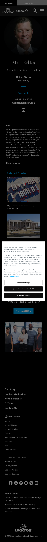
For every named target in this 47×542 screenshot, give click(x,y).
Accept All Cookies (23, 295)
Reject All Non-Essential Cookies (23, 289)
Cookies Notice (14, 276)
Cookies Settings (23, 282)
